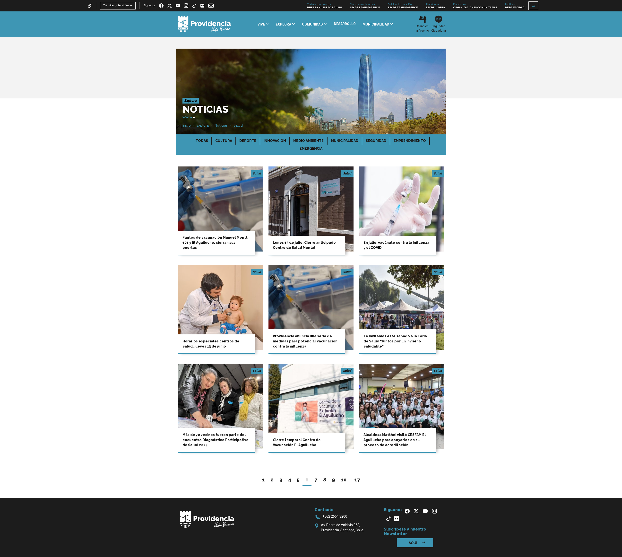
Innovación (275, 141)
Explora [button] (284, 24)
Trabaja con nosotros (324, 6)
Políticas (515, 6)
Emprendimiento (410, 141)
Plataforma (435, 6)
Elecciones (475, 6)
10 (343, 480)
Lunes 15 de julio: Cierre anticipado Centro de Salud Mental (304, 245)
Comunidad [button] (313, 24)
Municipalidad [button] (376, 24)
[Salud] (220, 209)
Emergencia (311, 148)
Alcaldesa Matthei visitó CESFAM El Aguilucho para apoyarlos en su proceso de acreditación (394, 440)
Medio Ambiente (308, 141)
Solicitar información (403, 6)
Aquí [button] (413, 543)
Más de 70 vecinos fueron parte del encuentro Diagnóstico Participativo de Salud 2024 (215, 440)
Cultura (223, 141)
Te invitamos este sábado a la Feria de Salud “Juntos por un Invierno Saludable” (395, 341)
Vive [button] (262, 24)
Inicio (186, 125)
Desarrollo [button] (345, 24)
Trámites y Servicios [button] (116, 5)
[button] (533, 5)
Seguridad (376, 141)
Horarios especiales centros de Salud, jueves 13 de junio (210, 343)
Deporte (247, 141)
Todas (202, 141)
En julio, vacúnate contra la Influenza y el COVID (396, 245)
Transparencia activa (365, 6)
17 (357, 480)
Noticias (221, 125)
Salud (238, 125)
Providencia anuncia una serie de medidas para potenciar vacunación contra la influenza (305, 341)
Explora (203, 125)
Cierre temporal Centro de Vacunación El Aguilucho (297, 442)
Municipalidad (344, 141)
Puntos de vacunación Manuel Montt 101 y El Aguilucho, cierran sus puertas (215, 242)
